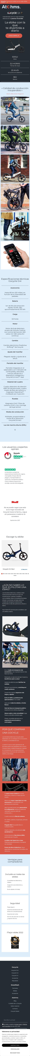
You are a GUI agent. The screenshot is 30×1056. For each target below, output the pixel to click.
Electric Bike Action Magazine (15, 94)
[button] (15, 46)
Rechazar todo (15, 1053)
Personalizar (15, 1049)
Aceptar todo (15, 1045)
